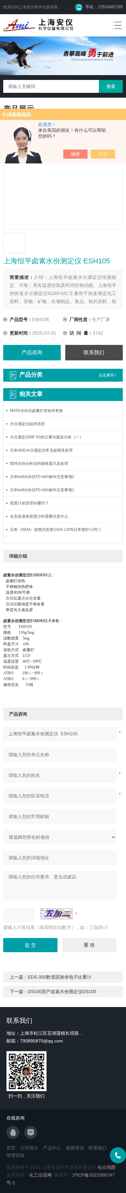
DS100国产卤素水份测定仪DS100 (62, 991)
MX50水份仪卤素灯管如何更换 (36, 410)
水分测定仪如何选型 (27, 424)
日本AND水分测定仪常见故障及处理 (41, 450)
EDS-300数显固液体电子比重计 (59, 977)
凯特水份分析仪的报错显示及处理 (39, 463)
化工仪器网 (40, 1175)
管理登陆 (15, 1155)
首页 (11, 1147)
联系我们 (94, 352)
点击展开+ (107, 375)
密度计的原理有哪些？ (29, 503)
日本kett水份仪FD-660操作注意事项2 (42, 476)
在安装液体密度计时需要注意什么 (39, 516)
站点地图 (107, 1167)
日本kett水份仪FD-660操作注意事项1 (42, 490)
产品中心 (52, 1147)
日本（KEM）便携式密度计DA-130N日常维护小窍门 (55, 529)
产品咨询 (32, 352)
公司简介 (29, 1147)
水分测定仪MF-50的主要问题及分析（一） (46, 437)
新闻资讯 (75, 1147)
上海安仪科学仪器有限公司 (42, 7)
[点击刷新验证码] (56, 913)
